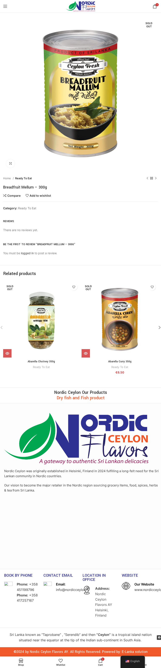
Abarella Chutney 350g (41, 361)
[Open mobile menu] (5, 6)
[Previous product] (147, 178)
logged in (27, 253)
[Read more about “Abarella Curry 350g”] (86, 353)
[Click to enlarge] (10, 163)
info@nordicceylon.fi (72, 590)
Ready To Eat (23, 178)
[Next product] (156, 178)
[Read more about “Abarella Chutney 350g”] (7, 353)
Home (7, 178)
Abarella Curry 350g (119, 361)
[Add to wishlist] (73, 287)
